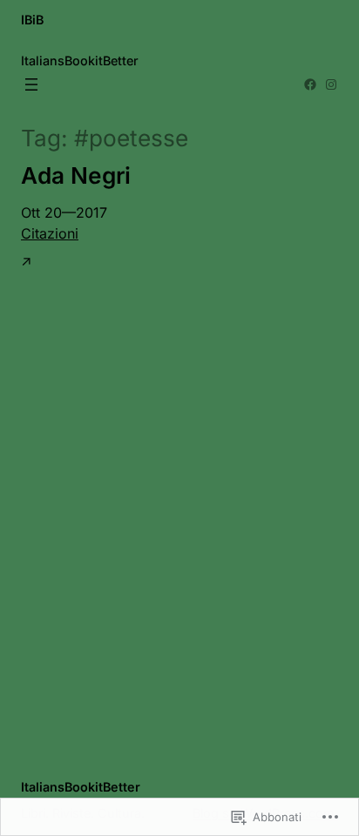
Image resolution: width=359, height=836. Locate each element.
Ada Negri (76, 175)
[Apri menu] (31, 84)
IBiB (32, 19)
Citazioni (49, 233)
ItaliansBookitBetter (80, 786)
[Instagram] (331, 84)
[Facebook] (310, 84)
